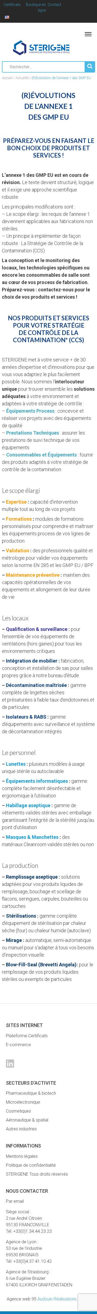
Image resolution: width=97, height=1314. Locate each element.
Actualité (22, 78)
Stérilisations (20, 916)
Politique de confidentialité (31, 1165)
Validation (17, 550)
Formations (19, 519)
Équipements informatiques (37, 781)
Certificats (12, 4)
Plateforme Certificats (27, 1035)
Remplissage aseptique (32, 877)
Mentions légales (22, 1156)
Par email (15, 1201)
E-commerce (18, 1044)
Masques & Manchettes (32, 837)
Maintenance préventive (33, 575)
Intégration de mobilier (31, 661)
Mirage (14, 940)
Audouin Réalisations (42, 1299)
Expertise (16, 502)
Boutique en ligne (36, 7)
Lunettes (16, 764)
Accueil (7, 78)
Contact (54, 4)
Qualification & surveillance (36, 629)
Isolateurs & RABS (26, 717)
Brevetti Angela (57, 964)
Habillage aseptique (28, 805)
